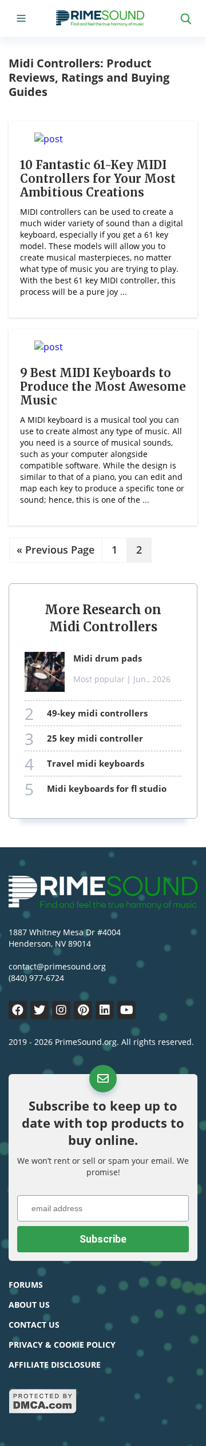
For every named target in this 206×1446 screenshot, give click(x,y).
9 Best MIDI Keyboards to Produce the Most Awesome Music (103, 386)
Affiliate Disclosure (55, 1364)
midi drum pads (107, 658)
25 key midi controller (95, 738)
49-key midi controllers (97, 713)
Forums (26, 1284)
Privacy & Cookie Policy (62, 1344)
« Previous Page (55, 550)
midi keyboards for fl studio (107, 788)
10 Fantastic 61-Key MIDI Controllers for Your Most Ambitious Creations (98, 178)
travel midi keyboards (95, 763)
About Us (29, 1304)
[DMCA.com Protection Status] (43, 1411)
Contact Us (34, 1324)
